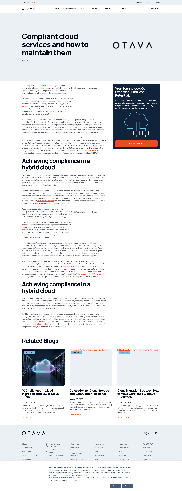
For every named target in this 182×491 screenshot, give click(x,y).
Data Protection (69, 9)
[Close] (180, 463)
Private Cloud (27, 448)
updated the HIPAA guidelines (93, 150)
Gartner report (44, 85)
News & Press (124, 459)
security (25, 106)
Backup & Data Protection (51, 451)
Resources (108, 9)
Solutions (83, 9)
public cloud (71, 266)
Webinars (122, 455)
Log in (146, 2)
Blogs (121, 451)
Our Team (147, 448)
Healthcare (99, 448)
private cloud (78, 127)
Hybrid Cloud (26, 451)
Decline (115, 486)
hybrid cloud (44, 88)
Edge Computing (76, 459)
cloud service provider (45, 201)
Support (139, 2)
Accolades (147, 459)
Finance (97, 451)
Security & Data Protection (53, 445)
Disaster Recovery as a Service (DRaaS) (54, 457)
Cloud (56, 9)
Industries (96, 9)
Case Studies (124, 448)
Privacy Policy (82, 475)
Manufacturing (100, 455)
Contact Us (154, 9)
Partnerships (148, 451)
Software (98, 459)
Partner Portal (155, 2)
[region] (91, 476)
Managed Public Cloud (30, 455)
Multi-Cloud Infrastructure (75, 449)
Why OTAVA (121, 9)
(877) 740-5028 (32, 2)
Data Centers (148, 455)
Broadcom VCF (27, 459)
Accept (127, 486)
